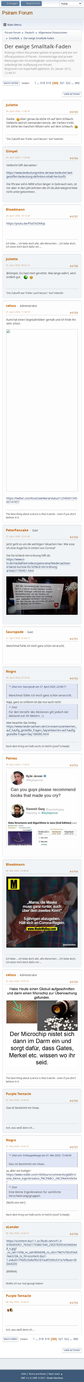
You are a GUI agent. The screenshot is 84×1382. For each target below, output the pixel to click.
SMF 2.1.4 (26, 1378)
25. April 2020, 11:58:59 (18, 311)
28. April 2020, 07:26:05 (18, 677)
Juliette (12, 105)
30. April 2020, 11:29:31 (18, 764)
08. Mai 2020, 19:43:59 (17, 1301)
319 (48, 83)
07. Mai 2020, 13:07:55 (17, 981)
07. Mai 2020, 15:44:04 (17, 1100)
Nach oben (10, 1339)
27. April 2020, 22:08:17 (18, 638)
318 (42, 83)
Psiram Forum (17, 12)
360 (77, 83)
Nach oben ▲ (56, 1373)
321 (62, 83)
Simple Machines (54, 1378)
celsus (11, 305)
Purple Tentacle (18, 1094)
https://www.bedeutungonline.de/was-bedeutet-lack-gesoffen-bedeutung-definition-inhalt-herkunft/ (39, 174)
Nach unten (11, 83)
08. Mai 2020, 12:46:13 (17, 1233)
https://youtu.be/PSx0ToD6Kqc (25, 223)
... (38, 83)
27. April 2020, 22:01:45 (18, 536)
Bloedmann (15, 209)
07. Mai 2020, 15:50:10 (17, 1146)
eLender (12, 1227)
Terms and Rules (37, 1373)
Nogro (11, 671)
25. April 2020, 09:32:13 (18, 265)
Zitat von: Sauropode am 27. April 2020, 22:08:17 (39, 686)
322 (68, 83)
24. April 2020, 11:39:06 (18, 157)
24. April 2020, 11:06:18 (18, 111)
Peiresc (11, 758)
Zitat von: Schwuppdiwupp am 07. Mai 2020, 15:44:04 (41, 1155)
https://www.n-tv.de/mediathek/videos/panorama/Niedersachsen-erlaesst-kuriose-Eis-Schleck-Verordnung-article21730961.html (38, 565)
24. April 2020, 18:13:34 (18, 215)
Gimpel (12, 151)
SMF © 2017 (39, 1378)
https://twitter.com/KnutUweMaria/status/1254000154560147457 (41, 500)
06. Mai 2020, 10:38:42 (17, 870)
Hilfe (23, 1373)
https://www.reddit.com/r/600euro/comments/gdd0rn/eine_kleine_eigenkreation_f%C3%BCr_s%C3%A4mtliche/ (41, 1178)
